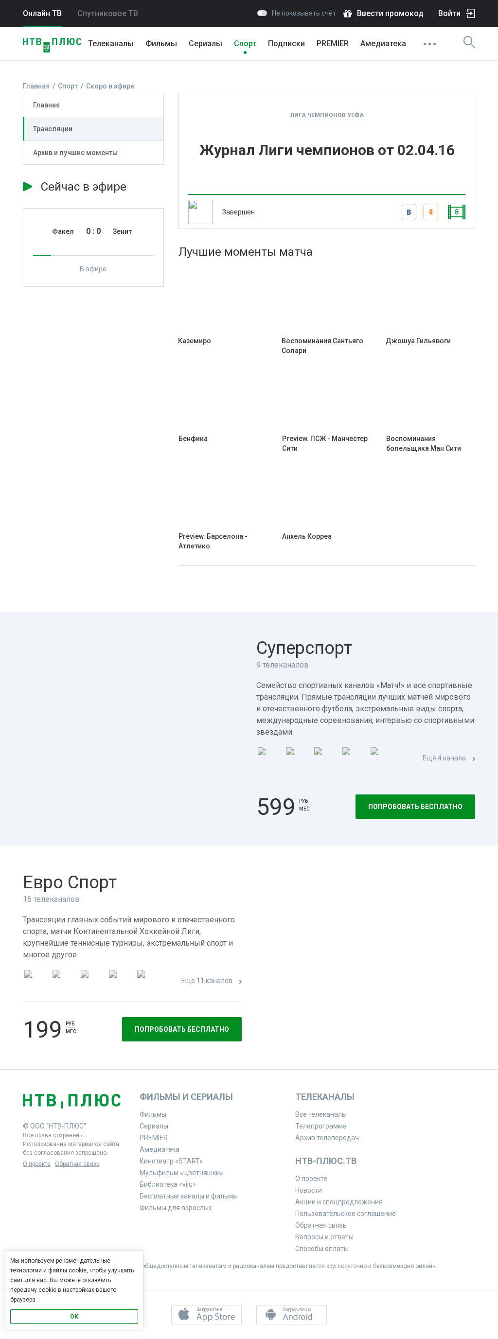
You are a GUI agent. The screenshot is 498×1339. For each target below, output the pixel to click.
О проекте (37, 1164)
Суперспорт (304, 648)
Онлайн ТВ (42, 13)
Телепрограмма (321, 1126)
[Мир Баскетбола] (120, 981)
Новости (308, 1190)
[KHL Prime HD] (63, 981)
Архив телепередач (327, 1138)
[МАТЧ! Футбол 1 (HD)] (297, 758)
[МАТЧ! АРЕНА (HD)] (381, 758)
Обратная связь (77, 1164)
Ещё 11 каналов (206, 981)
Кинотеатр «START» (171, 1161)
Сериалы (205, 43)
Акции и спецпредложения (339, 1202)
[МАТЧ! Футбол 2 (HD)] (325, 758)
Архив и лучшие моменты (75, 153)
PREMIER (333, 43)
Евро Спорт (70, 882)
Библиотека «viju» (168, 1184)
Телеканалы (111, 43)
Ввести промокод (390, 13)
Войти (449, 13)
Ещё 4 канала (444, 758)
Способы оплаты (322, 1248)
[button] (206, 1314)
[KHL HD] (92, 981)
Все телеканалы (321, 1114)
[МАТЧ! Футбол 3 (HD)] (353, 758)
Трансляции (52, 129)
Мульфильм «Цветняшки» (181, 1173)
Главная (46, 105)
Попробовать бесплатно (415, 806)
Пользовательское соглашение (345, 1213)
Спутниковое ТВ (107, 13)
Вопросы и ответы (324, 1237)
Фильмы (161, 43)
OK (74, 1316)
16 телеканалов (51, 899)
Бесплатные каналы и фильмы (189, 1196)
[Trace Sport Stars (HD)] (35, 981)
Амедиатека (383, 43)
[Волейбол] (148, 981)
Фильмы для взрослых (176, 1208)
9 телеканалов (282, 665)
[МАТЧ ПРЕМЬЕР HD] (269, 758)
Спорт (245, 43)
